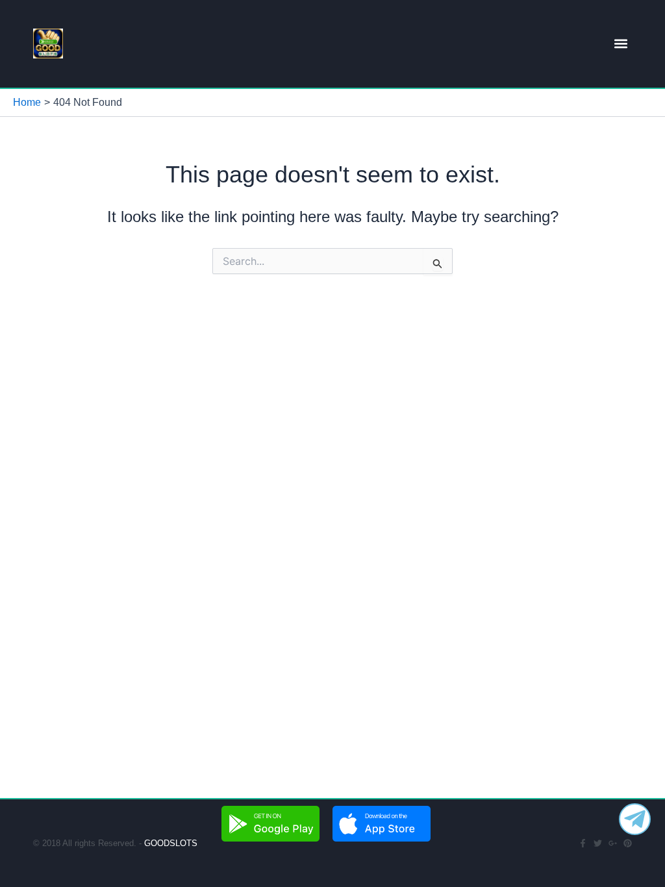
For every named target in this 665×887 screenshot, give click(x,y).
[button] (621, 44)
